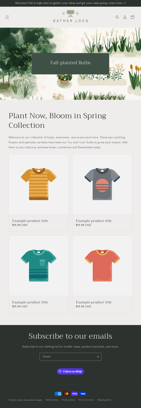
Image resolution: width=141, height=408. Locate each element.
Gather (20, 400)
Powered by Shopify (33, 400)
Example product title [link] (30, 221)
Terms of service (86, 400)
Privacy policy (68, 400)
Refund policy (52, 400)
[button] (7, 17)
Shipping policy (104, 400)
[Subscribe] (97, 357)
